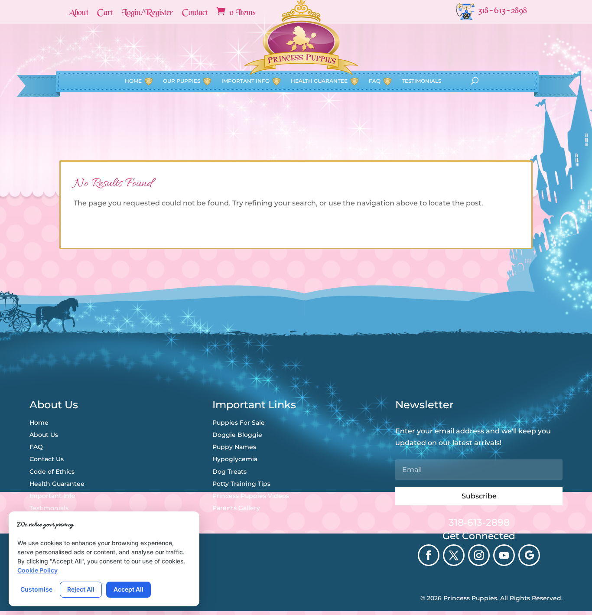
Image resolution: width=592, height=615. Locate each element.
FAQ (375, 81)
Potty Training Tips (241, 484)
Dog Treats (229, 471)
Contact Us (46, 459)
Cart (105, 13)
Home (133, 81)
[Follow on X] (454, 555)
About (78, 13)
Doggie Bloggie (237, 435)
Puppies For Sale (238, 422)
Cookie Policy (37, 570)
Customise (36, 589)
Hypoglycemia (234, 459)
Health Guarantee (319, 81)
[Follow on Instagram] (479, 555)
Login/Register (147, 13)
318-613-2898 (479, 522)
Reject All (80, 589)
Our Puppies (181, 81)
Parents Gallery (236, 508)
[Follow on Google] (529, 555)
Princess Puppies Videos (250, 496)
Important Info (245, 81)
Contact (195, 13)
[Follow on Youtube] (504, 555)
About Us (43, 435)
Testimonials (421, 81)
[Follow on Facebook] (428, 555)
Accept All (128, 589)
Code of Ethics (52, 471)
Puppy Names (234, 447)
